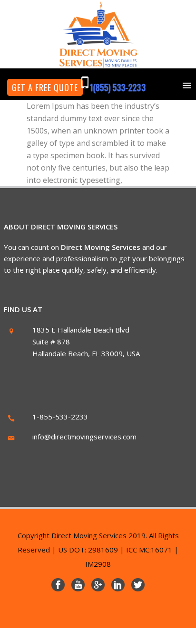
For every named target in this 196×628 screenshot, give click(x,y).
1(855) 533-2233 (117, 87)
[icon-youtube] (80, 584)
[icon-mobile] (88, 82)
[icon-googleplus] (100, 584)
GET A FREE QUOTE (45, 87)
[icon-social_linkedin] (120, 584)
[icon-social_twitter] (138, 584)
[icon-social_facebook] (60, 584)
